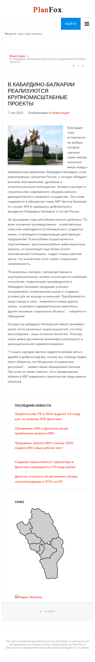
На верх (49, 611)
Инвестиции (17, 56)
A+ (73, 66)
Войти (70, 24)
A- (83, 66)
